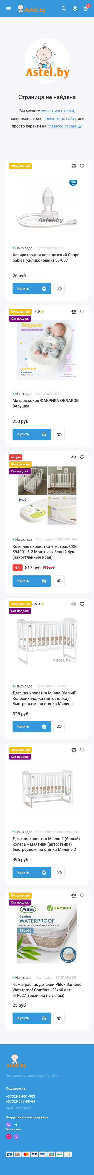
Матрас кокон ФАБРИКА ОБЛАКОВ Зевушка (46, 403)
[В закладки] (82, 166)
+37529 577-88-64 (20, 1101)
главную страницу (64, 126)
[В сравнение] (74, 166)
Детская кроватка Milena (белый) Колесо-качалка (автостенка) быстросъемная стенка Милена (45, 698)
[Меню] (8, 8)
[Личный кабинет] (75, 8)
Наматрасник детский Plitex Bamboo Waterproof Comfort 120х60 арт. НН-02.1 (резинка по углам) (47, 990)
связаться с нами (57, 111)
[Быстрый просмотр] (59, 288)
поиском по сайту (60, 118)
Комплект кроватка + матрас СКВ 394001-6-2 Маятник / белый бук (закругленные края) (45, 552)
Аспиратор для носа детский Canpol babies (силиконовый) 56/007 (46, 258)
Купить (23, 288)
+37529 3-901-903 (20, 1096)
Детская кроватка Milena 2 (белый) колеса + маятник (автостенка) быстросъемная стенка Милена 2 (46, 844)
